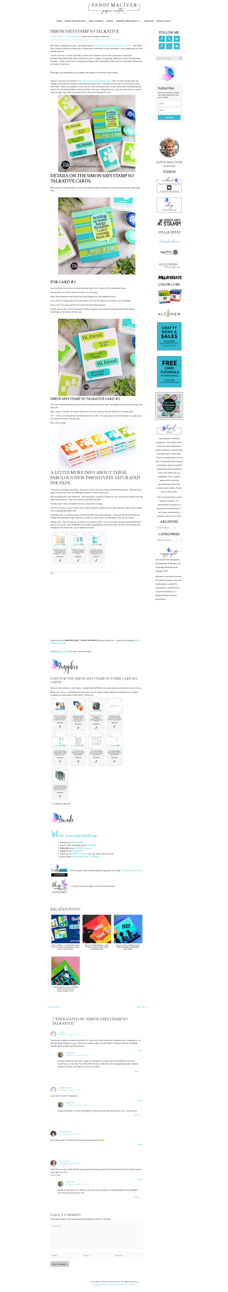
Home (59, 21)
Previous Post (52, 1007)
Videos (109, 21)
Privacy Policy (164, 21)
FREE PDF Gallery (80, 854)
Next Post (142, 1007)
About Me (149, 21)
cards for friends (74, 39)
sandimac (70, 1053)
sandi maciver (84, 39)
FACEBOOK (77, 851)
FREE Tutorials (96, 21)
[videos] (169, 183)
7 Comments (115, 39)
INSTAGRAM (77, 842)
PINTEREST (91, 845)
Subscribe (169, 117)
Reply (140, 1050)
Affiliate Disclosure (118, 1284)
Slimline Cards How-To (127, 21)
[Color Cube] (169, 296)
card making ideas (62, 39)
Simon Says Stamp (94, 39)
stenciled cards (105, 39)
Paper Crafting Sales (75, 21)
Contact (131, 1284)
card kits (53, 39)
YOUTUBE (79, 848)
